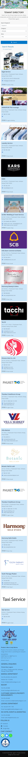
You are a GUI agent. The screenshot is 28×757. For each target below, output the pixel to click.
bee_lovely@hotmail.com (10, 295)
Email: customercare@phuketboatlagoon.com (13, 701)
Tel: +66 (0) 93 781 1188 (7, 707)
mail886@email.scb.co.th (10, 259)
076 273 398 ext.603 (14, 78)
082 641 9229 (7, 473)
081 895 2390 (7, 150)
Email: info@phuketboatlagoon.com (11, 682)
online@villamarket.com (9, 439)
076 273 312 (6, 78)
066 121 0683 (7, 401)
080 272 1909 (7, 114)
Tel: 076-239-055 (5, 677)
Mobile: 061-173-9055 (7, 679)
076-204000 (6, 221)
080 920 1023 (7, 365)
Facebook (5, 723)
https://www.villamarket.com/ (11, 440)
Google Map (6, 728)
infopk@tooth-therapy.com (10, 582)
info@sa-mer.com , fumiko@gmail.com (13, 223)
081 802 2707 (7, 185)
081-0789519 (13, 221)
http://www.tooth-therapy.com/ (11, 584)
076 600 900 (6, 580)
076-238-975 (13, 677)
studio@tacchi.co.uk (8, 331)
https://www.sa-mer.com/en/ (10, 225)
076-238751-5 (7, 437)
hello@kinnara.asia (8, 367)
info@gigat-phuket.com (9, 80)
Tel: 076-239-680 (5, 698)
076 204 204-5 (7, 257)
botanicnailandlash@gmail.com (11, 475)
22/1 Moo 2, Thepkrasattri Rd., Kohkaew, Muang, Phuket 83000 (12, 670)
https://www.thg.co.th (9, 404)
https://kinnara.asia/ (8, 368)
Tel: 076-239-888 (5, 688)
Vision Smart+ (16, 754)
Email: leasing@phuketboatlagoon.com (11, 709)
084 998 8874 (7, 329)
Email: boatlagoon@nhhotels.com (10, 690)
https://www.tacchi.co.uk (10, 332)
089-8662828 (7, 293)
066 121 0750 (13, 508)
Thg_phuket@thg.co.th (9, 403)
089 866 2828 (7, 545)
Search (15, 42)
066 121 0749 (13, 401)
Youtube (5, 726)
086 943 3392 (7, 616)
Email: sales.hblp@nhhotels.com (10, 717)
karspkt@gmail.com (8, 188)
